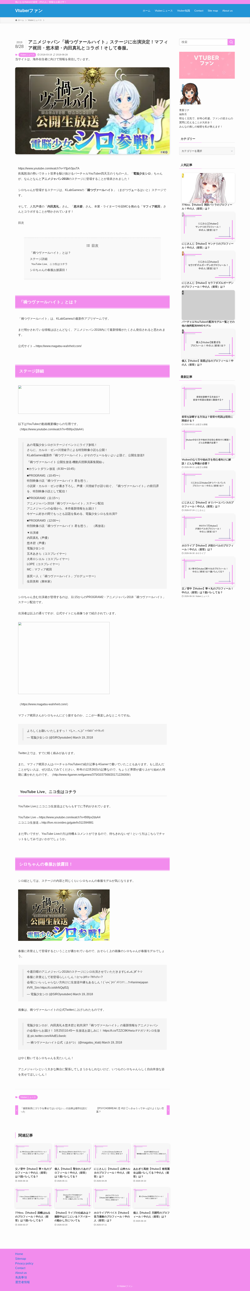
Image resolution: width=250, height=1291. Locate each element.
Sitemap (20, 1258)
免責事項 (21, 1277)
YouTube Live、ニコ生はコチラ (49, 264)
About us (21, 1272)
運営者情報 (22, 1282)
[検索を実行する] (231, 42)
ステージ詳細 (38, 259)
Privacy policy (24, 1263)
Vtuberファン (29, 10)
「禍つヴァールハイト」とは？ (50, 252)
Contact (20, 1268)
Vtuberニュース (27, 55)
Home (19, 1254)
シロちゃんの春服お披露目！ (49, 269)
